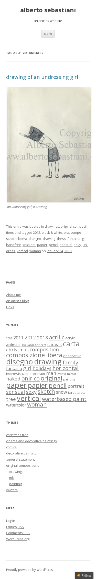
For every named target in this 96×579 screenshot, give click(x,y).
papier (42, 244)
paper (16, 385)
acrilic (56, 337)
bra (66, 232)
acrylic (70, 338)
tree (11, 399)
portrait (76, 386)
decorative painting (21, 453)
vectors (12, 490)
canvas (54, 344)
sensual (66, 244)
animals (13, 345)
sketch (46, 392)
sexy (77, 244)
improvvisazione (18, 373)
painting (69, 379)
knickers (29, 244)
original (51, 378)
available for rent (34, 345)
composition (44, 349)
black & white (52, 232)
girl (84, 238)
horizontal (65, 368)
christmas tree (17, 435)
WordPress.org (17, 539)
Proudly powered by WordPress (29, 570)
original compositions (22, 465)
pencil (53, 244)
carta (71, 343)
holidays (42, 368)
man (51, 373)
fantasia (73, 238)
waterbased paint (64, 398)
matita (61, 374)
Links (10, 307)
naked (13, 378)
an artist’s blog (17, 301)
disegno (35, 238)
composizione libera (34, 355)
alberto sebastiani (48, 10)
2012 (36, 232)
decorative (72, 355)
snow (61, 392)
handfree (13, 244)
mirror (71, 374)
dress (61, 238)
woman (35, 251)
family (70, 362)
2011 (18, 338)
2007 (9, 338)
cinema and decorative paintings (31, 441)
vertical (22, 251)
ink (11, 477)
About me (13, 294)
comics (11, 447)
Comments (18, 533)
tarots (81, 392)
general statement (20, 459)
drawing (49, 238)
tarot (72, 392)
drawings (52, 226)
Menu (48, 33)
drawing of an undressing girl (42, 76)
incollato (39, 374)
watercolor (16, 405)
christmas (17, 349)
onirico (31, 378)
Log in (10, 520)
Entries (15, 526)
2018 (42, 337)
